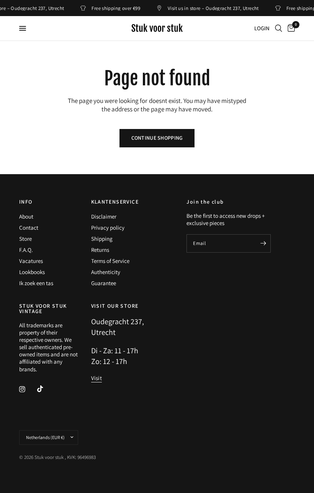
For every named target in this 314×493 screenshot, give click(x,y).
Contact (28, 227)
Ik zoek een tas (36, 283)
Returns (100, 249)
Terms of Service (110, 260)
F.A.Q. (26, 249)
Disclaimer (103, 216)
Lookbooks (32, 272)
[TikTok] (45, 388)
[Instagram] (27, 389)
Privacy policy (107, 227)
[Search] (278, 28)
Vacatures (31, 260)
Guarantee (103, 283)
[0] (290, 28)
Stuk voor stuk (157, 28)
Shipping (102, 238)
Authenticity (105, 272)
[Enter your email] (263, 243)
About (26, 216)
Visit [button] (96, 378)
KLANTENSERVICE (115, 201)
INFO (26, 201)
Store (25, 238)
